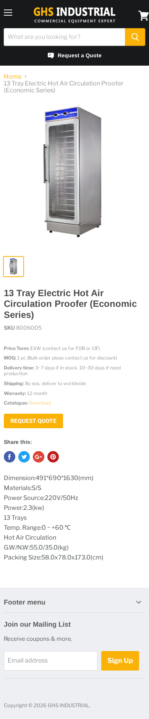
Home (12, 76)
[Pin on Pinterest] (53, 457)
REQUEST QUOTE (33, 421)
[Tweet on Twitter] (24, 457)
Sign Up (120, 660)
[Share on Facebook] (9, 457)
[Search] (135, 37)
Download (40, 403)
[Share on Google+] (38, 457)
